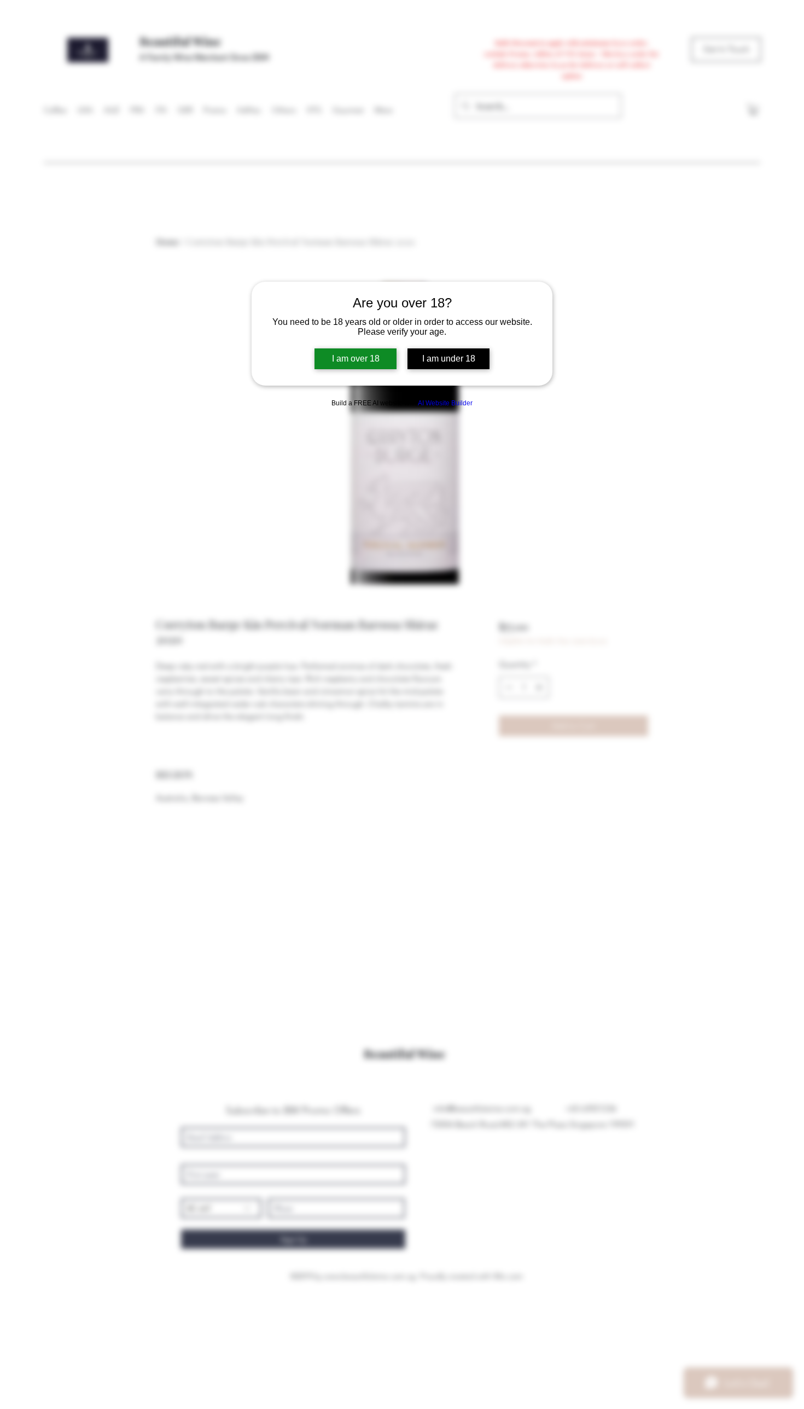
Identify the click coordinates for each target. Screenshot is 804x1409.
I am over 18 (356, 358)
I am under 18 (448, 358)
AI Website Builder (445, 403)
